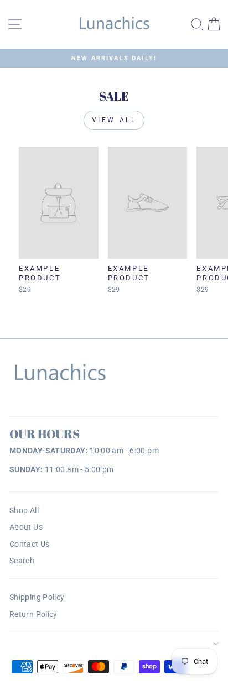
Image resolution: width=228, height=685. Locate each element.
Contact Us (29, 544)
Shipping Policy (37, 597)
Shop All (24, 510)
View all (114, 120)
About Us (26, 526)
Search (21, 560)
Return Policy (33, 614)
